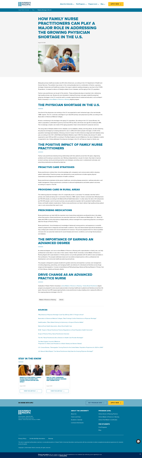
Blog (102, 4)
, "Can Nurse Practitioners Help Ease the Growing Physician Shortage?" (65, 351)
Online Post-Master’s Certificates (108, 420)
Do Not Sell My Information (37, 438)
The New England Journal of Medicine (49, 341)
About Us (73, 414)
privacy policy (63, 455)
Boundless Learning (36, 442)
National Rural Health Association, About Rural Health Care (55, 326)
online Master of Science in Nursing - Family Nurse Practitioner (79, 286)
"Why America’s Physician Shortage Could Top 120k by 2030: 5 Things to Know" (61, 314)
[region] (71, 455)
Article (61, 300)
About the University (66, 4)
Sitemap (50, 438)
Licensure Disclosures (77, 423)
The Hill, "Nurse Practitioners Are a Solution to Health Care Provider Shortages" (60, 337)
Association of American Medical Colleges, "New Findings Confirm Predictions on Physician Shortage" (67, 318)
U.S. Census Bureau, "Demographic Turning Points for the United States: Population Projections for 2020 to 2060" (70, 347)
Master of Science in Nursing (47, 300)
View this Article (30, 391)
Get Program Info (95, 402)
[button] (138, 441)
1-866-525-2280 (29, 416)
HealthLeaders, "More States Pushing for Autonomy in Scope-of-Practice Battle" (60, 322)
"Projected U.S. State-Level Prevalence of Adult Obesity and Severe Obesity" (60, 343)
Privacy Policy (22, 438)
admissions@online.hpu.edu (27, 418)
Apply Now (115, 4)
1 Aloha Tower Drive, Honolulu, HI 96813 (31, 419)
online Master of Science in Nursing (59, 99)
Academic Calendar (76, 420)
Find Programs (80, 4)
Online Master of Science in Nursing (109, 417)
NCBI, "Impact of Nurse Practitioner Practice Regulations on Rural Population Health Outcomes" (65, 330)
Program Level (92, 4)
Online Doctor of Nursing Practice (108, 414)
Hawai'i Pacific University (23, 10)
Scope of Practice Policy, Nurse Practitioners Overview (53, 334)
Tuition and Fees (76, 417)
